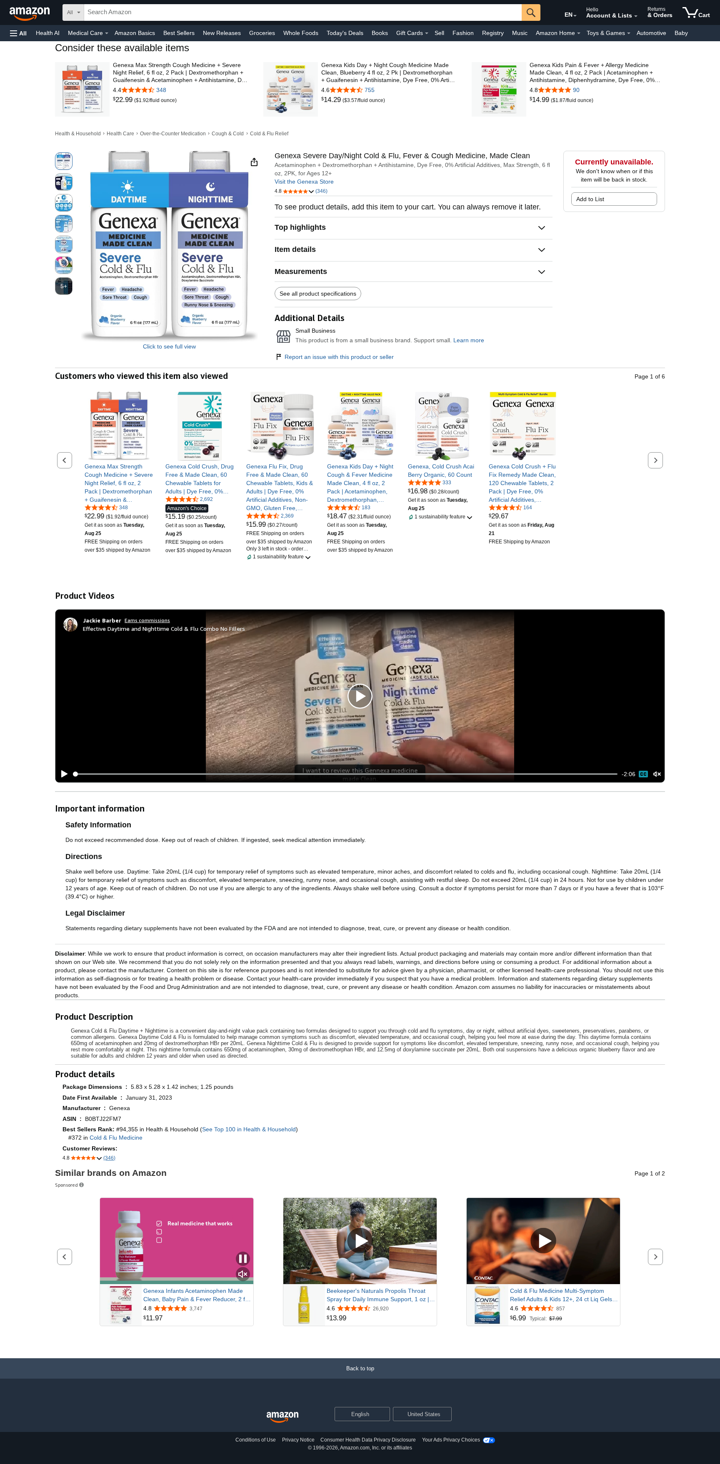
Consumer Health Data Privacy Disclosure (368, 1440)
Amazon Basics (135, 33)
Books (380, 33)
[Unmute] (657, 774)
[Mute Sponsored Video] (243, 1274)
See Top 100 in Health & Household (249, 1129)
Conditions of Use (255, 1440)
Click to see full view (169, 346)
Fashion (463, 33)
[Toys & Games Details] (628, 33)
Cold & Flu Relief (269, 134)
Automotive (651, 33)
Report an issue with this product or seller (339, 357)
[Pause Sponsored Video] (243, 1259)
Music (520, 33)
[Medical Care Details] (106, 33)
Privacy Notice (298, 1440)
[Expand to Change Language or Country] (575, 16)
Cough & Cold (228, 134)
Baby (681, 33)
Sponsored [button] (66, 1185)
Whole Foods (300, 33)
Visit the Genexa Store (304, 181)
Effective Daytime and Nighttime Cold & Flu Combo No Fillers (164, 628)
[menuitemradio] (643, 774)
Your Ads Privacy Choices (451, 1440)
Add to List (590, 199)
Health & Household (78, 134)
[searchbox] (303, 12)
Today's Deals (345, 33)
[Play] (62, 774)
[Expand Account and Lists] (636, 16)
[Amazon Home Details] (578, 33)
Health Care (120, 134)
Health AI (48, 33)
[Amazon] (30, 12)
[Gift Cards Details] (426, 33)
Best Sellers (179, 33)
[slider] (345, 774)
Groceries (262, 33)
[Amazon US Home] (282, 1417)
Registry (493, 33)
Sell (439, 33)
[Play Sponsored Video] (360, 1241)
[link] (123, 100)
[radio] (63, 161)
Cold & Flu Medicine (116, 1137)
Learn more (468, 340)
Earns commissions (147, 620)
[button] (18, 33)
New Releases (222, 33)
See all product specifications (318, 293)
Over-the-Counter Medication (173, 134)
